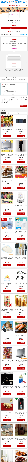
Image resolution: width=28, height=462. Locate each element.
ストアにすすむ (23, 105)
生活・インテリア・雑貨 (13, 113)
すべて (3, 113)
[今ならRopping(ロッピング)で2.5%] (14, 10)
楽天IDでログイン (14, 28)
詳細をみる (14, 48)
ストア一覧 (7, 77)
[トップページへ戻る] (14, 5)
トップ (2, 77)
